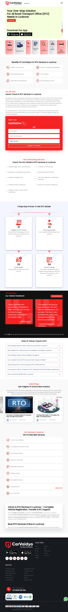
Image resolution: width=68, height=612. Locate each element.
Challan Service (9, 580)
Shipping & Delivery (16, 609)
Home (36, 546)
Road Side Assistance (10, 573)
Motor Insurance (9, 577)
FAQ (36, 553)
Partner (37, 555)
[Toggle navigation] (62, 3)
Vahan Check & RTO (28, 575)
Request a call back (34, 146)
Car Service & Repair (10, 568)
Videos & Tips (47, 551)
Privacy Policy (18, 608)
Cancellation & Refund (27, 609)
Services (37, 548)
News (36, 551)
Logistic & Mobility (28, 580)
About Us (46, 546)
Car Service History (28, 571)
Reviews (37, 557)
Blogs (45, 548)
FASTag (25, 577)
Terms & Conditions (27, 608)
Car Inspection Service (29, 568)
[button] (34, 346)
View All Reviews (56, 296)
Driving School (8, 575)
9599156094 (14, 123)
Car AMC (26, 573)
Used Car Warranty (9, 571)
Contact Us (46, 555)
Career (45, 553)
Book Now (40, 20)
